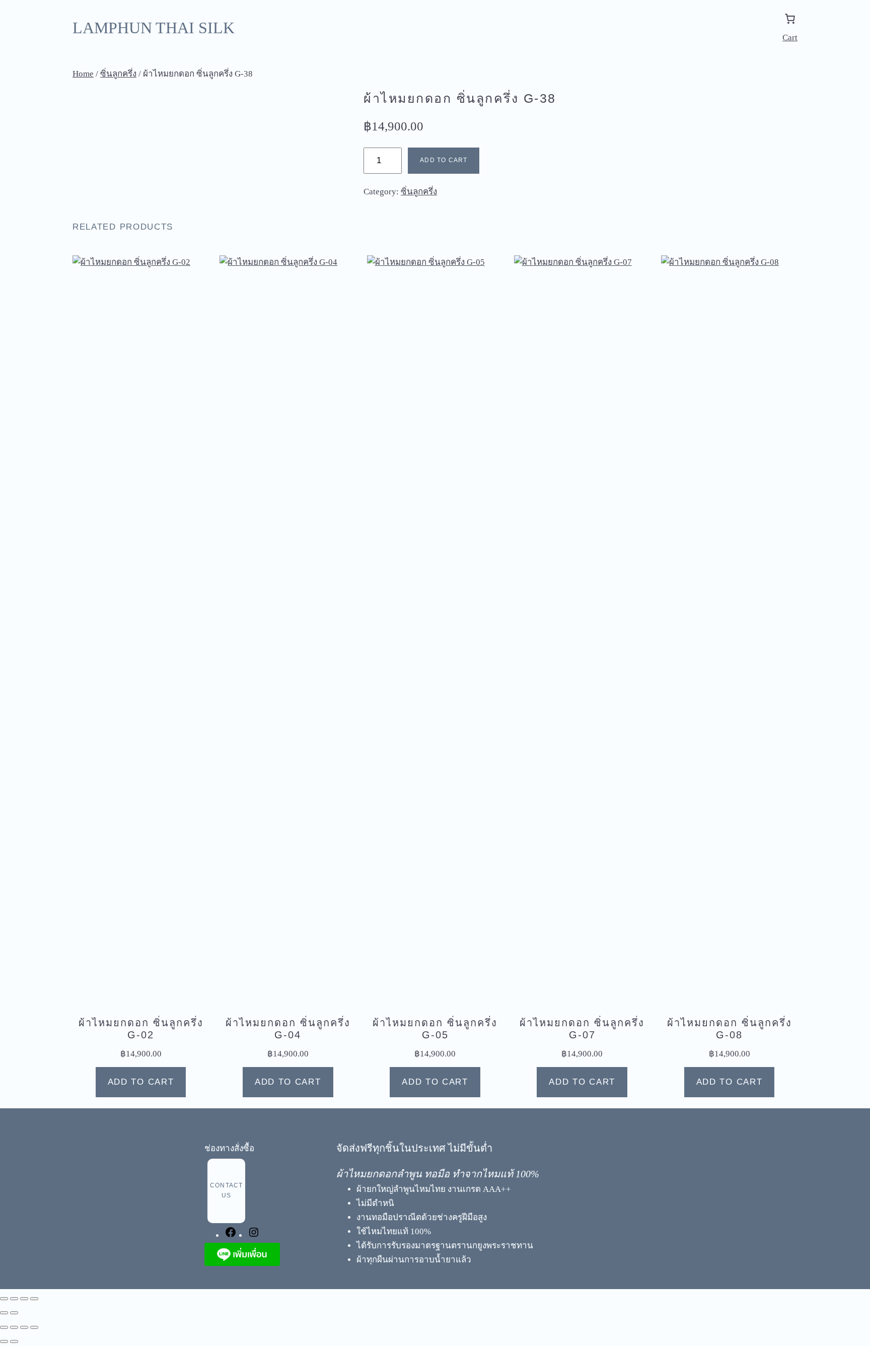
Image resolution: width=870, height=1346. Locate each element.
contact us (226, 1190)
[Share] (24, 1298)
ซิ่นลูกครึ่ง (118, 74)
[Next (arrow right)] (14, 1312)
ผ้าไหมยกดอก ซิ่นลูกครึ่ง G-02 (141, 1028)
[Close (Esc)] (34, 1298)
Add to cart (443, 160)
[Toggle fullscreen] (14, 1298)
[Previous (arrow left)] (4, 1312)
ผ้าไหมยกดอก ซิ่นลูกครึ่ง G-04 (288, 1028)
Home (83, 74)
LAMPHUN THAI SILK (153, 28)
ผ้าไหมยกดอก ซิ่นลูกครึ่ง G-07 (582, 1028)
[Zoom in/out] (4, 1298)
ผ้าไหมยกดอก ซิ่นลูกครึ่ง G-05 (435, 1028)
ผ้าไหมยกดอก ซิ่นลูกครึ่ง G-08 (729, 1028)
